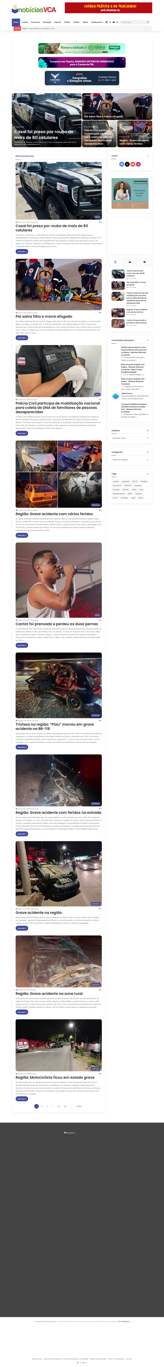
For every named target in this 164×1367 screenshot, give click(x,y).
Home (16, 22)
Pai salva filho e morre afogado (103, 116)
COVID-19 (127, 485)
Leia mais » (21, 252)
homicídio (116, 489)
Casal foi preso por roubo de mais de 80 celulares (43, 134)
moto (141, 489)
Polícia (67, 22)
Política (76, 22)
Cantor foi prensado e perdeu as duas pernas (57, 624)
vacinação (124, 498)
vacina (115, 498)
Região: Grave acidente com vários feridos (134, 142)
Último (79, 1106)
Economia (35, 22)
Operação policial (119, 494)
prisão (130, 494)
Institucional (96, 22)
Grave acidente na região (31, 28)
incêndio (125, 489)
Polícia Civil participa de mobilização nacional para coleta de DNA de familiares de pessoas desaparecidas (99, 137)
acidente (116, 481)
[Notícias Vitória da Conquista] (34, 9)
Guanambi (138, 485)
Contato (129, 1359)
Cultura (25, 22)
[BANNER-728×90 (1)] (82, 62)
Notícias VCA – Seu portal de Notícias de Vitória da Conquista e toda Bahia (60, 1359)
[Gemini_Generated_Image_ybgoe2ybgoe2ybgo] (82, 48)
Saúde (85, 22)
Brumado (144, 481)
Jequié (134, 489)
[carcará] (82, 78)
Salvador (138, 494)
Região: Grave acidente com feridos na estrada (58, 812)
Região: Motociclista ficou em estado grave (55, 1077)
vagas (133, 498)
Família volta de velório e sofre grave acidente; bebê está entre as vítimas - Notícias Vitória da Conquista (134, 351)
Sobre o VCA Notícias (116, 1359)
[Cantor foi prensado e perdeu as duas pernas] (118, 323)
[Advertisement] (130, 236)
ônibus (141, 498)
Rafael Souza (127, 393)
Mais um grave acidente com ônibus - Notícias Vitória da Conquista (133, 381)
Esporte (58, 22)
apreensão (125, 481)
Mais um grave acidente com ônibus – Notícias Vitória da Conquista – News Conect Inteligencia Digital (133, 368)
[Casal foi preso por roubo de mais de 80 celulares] (47, 120)
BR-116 (135, 481)
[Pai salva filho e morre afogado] (117, 106)
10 (59, 1106)
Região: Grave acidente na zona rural (49, 993)
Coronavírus (117, 485)
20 (65, 1106)
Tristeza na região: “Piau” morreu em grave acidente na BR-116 (55, 726)
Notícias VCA (21, 222)
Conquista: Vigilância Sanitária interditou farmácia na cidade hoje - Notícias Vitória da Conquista (133, 408)
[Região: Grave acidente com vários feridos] (134, 133)
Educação (47, 22)
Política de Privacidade (98, 1359)
